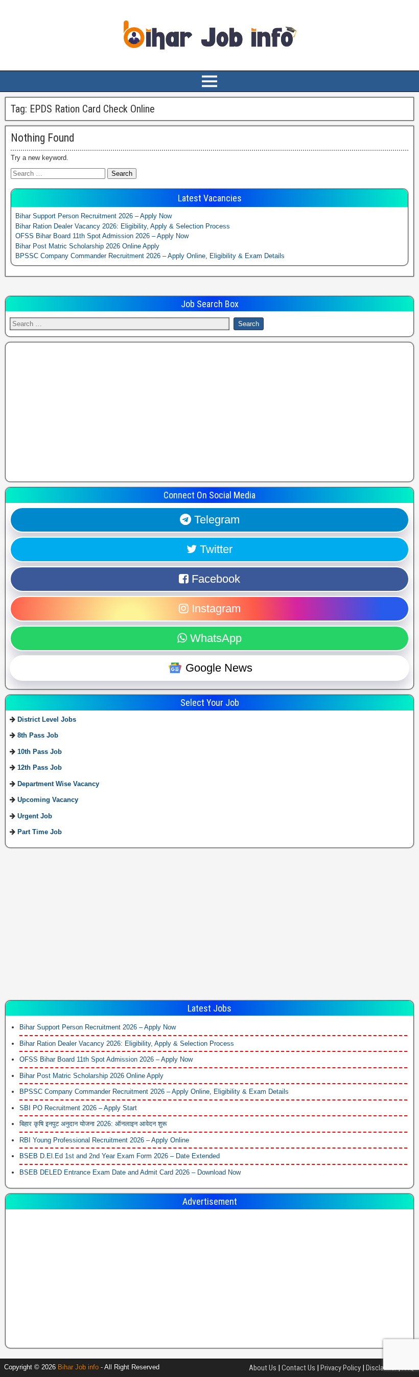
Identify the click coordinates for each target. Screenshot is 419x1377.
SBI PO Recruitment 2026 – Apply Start (78, 1108)
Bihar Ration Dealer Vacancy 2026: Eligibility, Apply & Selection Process (122, 226)
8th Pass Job (37, 735)
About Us (262, 1367)
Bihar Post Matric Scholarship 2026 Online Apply (87, 246)
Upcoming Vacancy (47, 800)
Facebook (214, 578)
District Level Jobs (46, 719)
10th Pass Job (39, 751)
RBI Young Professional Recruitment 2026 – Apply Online (104, 1140)
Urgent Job (34, 816)
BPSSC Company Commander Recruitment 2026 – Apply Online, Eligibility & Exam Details (150, 256)
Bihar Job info (78, 1367)
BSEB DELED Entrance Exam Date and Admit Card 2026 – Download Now (130, 1172)
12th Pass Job (39, 767)
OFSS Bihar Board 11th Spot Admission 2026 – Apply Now (102, 236)
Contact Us (298, 1367)
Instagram (215, 608)
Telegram (215, 519)
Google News (217, 667)
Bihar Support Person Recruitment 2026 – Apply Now (93, 216)
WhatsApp (214, 638)
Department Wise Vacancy (58, 784)
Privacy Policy (340, 1367)
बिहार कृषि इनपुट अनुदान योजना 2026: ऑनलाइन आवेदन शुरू (93, 1124)
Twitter (214, 549)
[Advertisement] (86, 410)
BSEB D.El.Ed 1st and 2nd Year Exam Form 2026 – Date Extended (119, 1156)
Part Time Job (39, 832)
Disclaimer (381, 1367)
